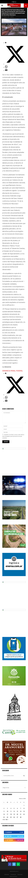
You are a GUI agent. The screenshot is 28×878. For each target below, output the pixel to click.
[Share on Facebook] (5, 43)
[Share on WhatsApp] (6, 67)
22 (24, 814)
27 (17, 817)
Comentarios (13, 874)
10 (7, 811)
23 (4, 817)
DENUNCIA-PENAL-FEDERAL (12, 371)
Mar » (7, 819)
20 (17, 814)
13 (17, 811)
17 (7, 814)
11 (11, 811)
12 (14, 811)
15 (24, 811)
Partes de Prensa (13, 876)
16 (4, 814)
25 (11, 817)
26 (14, 817)
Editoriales (6, 874)
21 (20, 814)
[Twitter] (14, 864)
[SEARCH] (24, 775)
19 (14, 814)
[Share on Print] (6, 70)
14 (20, 811)
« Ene (3, 819)
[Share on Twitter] (15, 64)
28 (20, 817)
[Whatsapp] (18, 864)
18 (11, 814)
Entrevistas (20, 874)
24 (7, 817)
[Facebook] (10, 864)
